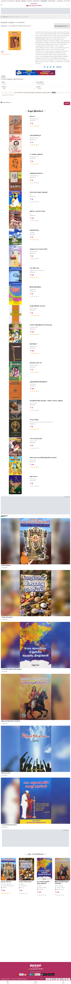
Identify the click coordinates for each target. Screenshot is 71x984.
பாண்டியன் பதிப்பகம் (61, 887)
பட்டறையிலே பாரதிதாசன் (36, 154)
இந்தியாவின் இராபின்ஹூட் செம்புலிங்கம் (62, 882)
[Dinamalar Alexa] (30, 974)
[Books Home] (1, 16)
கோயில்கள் (37, 0)
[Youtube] (54, 979)
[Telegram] (57, 979)
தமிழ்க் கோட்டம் (34, 346)
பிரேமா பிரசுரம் (34, 459)
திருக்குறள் (60, 0)
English (53, 92)
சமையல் (22, 887)
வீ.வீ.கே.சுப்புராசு (5, 940)
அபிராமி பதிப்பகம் (34, 365)
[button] (2, 54)
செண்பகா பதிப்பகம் (42, 887)
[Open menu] (1, 5)
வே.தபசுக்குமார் (59, 885)
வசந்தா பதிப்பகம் (34, 327)
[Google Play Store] (50, 974)
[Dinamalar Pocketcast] (37, 974)
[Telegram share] (53, 67)
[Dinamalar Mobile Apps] (69, 979)
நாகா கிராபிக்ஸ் (34, 251)
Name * (3, 82)
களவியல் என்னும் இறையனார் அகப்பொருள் (41, 325)
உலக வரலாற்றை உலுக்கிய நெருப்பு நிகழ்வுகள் (43, 882)
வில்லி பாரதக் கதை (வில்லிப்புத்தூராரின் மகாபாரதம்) (43, 457)
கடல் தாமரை (67, 0)
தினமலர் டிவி (11, 0)
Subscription (52, 0)
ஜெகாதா (22, 884)
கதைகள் (40, 947)
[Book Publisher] (30, 194)
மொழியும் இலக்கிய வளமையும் (37, 306)
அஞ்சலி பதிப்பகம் (60, 942)
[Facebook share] (44, 67)
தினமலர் (4, 0)
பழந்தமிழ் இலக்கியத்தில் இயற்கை (38, 381)
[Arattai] (67, 979)
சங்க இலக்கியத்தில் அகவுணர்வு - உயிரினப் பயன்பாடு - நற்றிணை (46, 400)
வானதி (39, 944)
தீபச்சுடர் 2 (32, 116)
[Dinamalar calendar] (25, 974)
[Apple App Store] (44, 974)
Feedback (19, 978)
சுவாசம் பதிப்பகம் (42, 946)
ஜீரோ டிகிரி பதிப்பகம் (24, 942)
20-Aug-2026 (4, 723)
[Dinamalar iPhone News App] (28, 974)
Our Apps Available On (35, 971)
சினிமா (30, 0)
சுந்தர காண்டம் (33, 476)
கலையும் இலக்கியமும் (35, 135)
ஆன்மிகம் (4, 887)
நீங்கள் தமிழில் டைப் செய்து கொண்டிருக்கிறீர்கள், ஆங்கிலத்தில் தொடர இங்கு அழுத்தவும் (33, 92)
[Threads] (64, 979)
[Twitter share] (47, 67)
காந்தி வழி (21, 938)
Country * (4, 86)
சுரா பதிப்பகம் (5, 942)
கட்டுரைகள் (40, 889)
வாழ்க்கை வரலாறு (60, 889)
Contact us (13, 978)
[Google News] (62, 979)
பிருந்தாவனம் (33, 289)
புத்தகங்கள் (44, 0)
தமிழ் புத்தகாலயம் (34, 118)
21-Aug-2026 (4, 567)
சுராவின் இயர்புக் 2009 (6, 938)
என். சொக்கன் (23, 940)
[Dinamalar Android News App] (18, 974)
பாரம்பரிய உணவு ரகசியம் (25, 881)
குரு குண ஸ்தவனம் (6, 881)
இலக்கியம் (5, 16)
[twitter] (49, 979)
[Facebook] (47, 979)
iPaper (24, 0)
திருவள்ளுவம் (33, 343)
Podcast (19, 0)
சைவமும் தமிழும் (34, 419)
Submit (67, 103)
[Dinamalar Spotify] (33, 974)
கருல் (57, 940)
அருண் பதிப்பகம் (23, 885)
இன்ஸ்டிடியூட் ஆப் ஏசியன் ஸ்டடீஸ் (37, 270)
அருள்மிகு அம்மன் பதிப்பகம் (8, 885)
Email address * (40, 82)
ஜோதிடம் (58, 944)
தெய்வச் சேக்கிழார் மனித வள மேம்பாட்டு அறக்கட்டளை (42, 422)
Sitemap (25, 978)
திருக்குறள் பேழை (34, 230)
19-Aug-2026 (4, 827)
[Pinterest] (59, 979)
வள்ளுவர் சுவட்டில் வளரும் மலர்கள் (38, 249)
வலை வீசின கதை (34, 268)
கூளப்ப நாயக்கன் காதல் (36, 438)
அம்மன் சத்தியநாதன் (6, 884)
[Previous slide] (34, 900)
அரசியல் (22, 944)
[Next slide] (37, 900)
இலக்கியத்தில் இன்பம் (35, 287)
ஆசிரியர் (33, 232)
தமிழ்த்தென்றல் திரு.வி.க (36, 173)
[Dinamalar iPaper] (21, 974)
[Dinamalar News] (35, 541)
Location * (38, 86)
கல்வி (3, 944)
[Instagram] (52, 979)
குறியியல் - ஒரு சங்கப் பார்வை (37, 211)
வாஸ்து (57, 938)
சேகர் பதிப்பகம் (27, 25)
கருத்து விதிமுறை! (6, 102)
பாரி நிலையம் (33, 384)
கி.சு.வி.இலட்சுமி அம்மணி (16, 25)
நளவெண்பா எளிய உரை (36, 362)
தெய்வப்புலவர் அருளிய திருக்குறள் (38, 192)
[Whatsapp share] (50, 67)
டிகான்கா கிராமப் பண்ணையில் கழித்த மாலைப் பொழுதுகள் (44, 940)
